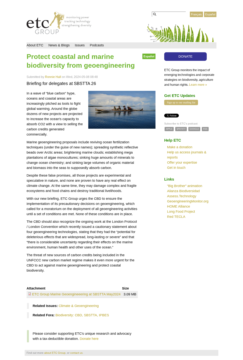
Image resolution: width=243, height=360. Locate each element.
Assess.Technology (181, 196)
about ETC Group (54, 352)
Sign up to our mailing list (181, 102)
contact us (76, 352)
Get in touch (176, 168)
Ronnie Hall (53, 77)
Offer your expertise (182, 162)
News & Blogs (59, 45)
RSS (205, 129)
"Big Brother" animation (184, 186)
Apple (169, 129)
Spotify (181, 129)
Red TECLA (176, 217)
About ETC (35, 45)
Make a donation (179, 147)
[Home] (59, 24)
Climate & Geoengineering (79, 306)
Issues (80, 45)
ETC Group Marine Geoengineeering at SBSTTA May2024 (76, 294)
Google (194, 129)
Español (210, 14)
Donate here (89, 339)
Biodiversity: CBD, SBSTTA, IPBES (82, 315)
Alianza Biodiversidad (183, 191)
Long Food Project (181, 211)
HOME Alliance (178, 206)
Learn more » (198, 84)
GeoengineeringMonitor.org (187, 201)
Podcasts (97, 45)
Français (196, 14)
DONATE (185, 56)
